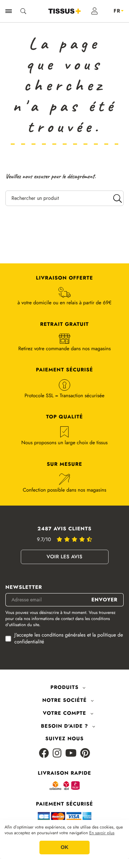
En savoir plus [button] (101, 833)
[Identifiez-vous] (94, 11)
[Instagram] (57, 753)
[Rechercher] (117, 198)
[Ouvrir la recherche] (23, 11)
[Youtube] (71, 753)
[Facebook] (44, 753)
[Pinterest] (85, 753)
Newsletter (23, 587)
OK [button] (64, 847)
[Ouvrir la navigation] (8, 11)
